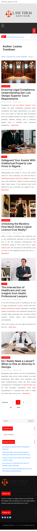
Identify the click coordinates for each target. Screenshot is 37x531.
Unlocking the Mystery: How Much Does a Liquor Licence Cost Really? (16, 226)
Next (18, 407)
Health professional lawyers (11, 308)
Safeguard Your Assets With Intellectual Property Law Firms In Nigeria (18, 163)
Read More (15, 125)
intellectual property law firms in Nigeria (15, 178)
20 (11, 407)
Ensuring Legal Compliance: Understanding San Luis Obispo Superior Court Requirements (18, 94)
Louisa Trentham (7, 102)
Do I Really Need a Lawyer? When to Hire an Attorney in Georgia (18, 364)
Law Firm (4, 156)
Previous (5, 402)
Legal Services (6, 86)
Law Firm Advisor (18, 525)
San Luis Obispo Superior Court (24, 105)
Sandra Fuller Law (29, 385)
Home (3, 57)
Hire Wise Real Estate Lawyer (15, 37)
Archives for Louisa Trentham (17, 57)
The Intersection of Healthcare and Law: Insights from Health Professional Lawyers (14, 292)
